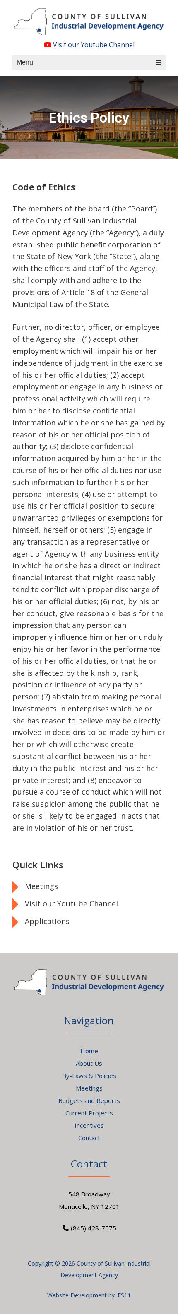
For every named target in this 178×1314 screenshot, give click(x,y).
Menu (25, 62)
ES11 (124, 1295)
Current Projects (89, 1113)
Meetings (41, 886)
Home (89, 1051)
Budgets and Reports (89, 1100)
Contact (89, 1138)
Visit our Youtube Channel (93, 44)
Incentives (89, 1125)
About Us (89, 1063)
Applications (47, 921)
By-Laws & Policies (89, 1075)
